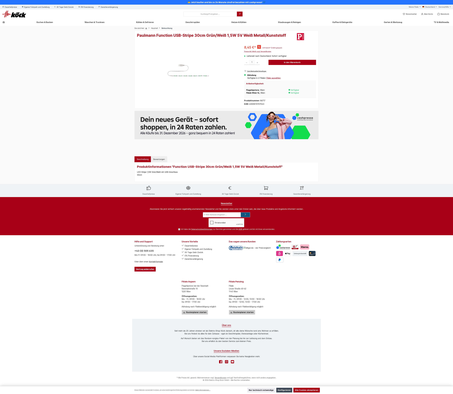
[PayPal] (279, 260)
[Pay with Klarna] (304, 247)
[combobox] (210, 14)
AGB (240, 229)
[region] (188, 70)
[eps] (279, 253)
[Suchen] (240, 14)
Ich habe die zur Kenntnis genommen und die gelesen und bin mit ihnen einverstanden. (228, 229)
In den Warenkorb (292, 62)
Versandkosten (220, 378)
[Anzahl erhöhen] (257, 62)
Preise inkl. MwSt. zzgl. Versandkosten (257, 51)
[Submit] (245, 214)
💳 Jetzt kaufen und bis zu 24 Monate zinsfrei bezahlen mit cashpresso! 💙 (226, 2)
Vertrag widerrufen (145, 269)
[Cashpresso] (283, 247)
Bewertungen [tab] (159, 159)
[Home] (4, 22)
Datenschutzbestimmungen (202, 229)
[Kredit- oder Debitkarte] (312, 253)
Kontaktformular (156, 261)
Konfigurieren (284, 390)
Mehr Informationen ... (202, 390)
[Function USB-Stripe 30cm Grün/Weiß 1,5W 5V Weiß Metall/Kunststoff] (188, 70)
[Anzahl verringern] (246, 62)
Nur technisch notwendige (261, 390)
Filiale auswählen (273, 78)
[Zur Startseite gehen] (14, 14)
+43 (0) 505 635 (144, 250)
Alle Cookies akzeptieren (306, 390)
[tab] (142, 159)
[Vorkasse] (295, 247)
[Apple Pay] (287, 253)
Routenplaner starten (196, 312)
